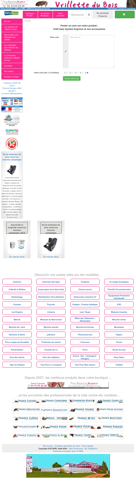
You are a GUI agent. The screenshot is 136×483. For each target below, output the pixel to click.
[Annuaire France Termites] (109, 437)
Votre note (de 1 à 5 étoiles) (46, 73)
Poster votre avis (72, 78)
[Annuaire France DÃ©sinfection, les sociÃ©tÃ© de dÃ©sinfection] (54, 411)
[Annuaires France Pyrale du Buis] (54, 437)
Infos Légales (87, 446)
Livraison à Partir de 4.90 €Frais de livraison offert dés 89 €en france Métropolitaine (12, 88)
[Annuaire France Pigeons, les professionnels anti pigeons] (54, 428)
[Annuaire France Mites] (81, 419)
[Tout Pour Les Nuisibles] (68, 385)
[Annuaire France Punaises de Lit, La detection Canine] (26, 437)
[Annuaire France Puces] (81, 428)
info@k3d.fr (93, 448)
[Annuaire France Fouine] (81, 411)
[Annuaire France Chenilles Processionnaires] (109, 402)
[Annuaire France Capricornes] (54, 402)
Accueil (27, 21)
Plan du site (48, 446)
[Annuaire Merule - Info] (54, 419)
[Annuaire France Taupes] (81, 437)
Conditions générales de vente (67, 446)
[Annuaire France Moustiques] (109, 419)
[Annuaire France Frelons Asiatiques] (109, 411)
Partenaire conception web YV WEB (68, 451)
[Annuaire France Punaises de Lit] (109, 428)
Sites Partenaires (76, 448)
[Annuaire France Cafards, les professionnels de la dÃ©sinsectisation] (26, 402)
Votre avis (54, 37)
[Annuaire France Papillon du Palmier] (26, 428)
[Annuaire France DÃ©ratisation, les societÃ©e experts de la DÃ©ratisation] (26, 411)
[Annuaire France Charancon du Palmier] (81, 402)
